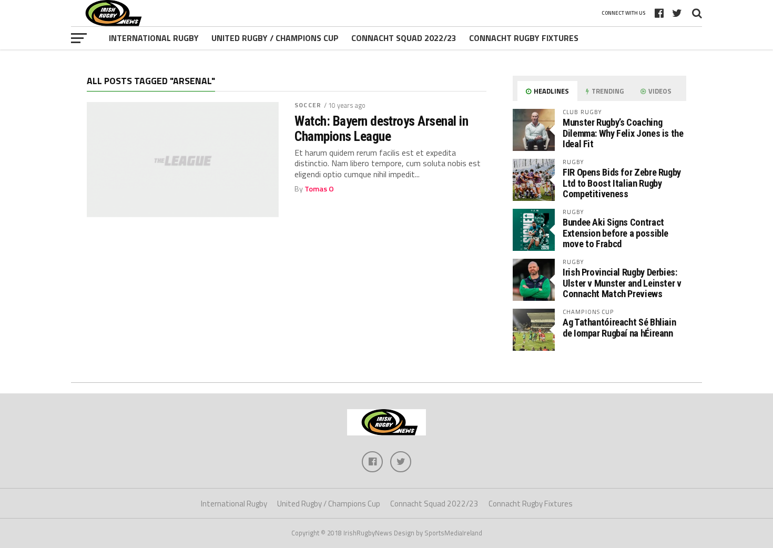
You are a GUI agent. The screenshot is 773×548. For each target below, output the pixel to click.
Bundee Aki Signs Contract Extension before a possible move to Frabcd (615, 233)
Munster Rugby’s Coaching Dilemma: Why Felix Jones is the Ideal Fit (623, 133)
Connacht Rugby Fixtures (523, 38)
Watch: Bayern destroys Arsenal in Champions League (381, 128)
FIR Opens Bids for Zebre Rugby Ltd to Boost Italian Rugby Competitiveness (622, 183)
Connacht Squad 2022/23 (403, 38)
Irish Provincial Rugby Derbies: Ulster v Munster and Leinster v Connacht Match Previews (622, 283)
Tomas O (319, 189)
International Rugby (154, 38)
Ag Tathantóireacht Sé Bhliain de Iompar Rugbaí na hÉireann (619, 327)
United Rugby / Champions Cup (275, 38)
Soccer (307, 105)
